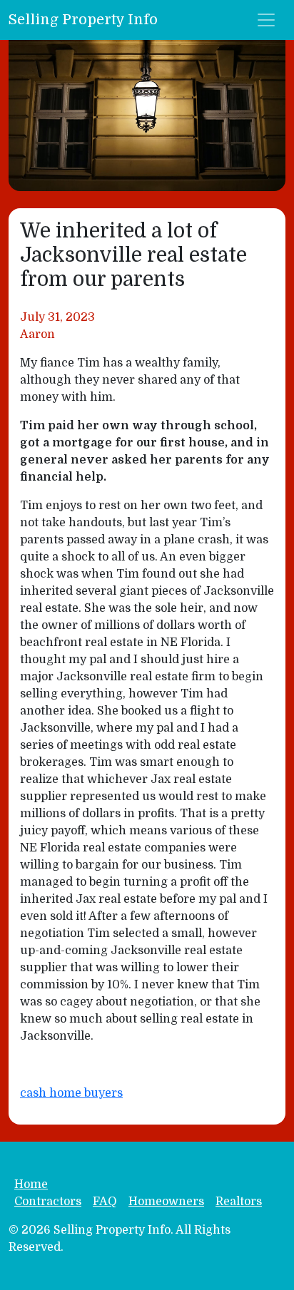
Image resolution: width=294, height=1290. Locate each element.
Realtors (239, 1201)
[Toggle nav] (266, 20)
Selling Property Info (83, 19)
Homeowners (166, 1201)
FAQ (105, 1201)
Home (31, 1184)
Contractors (47, 1201)
